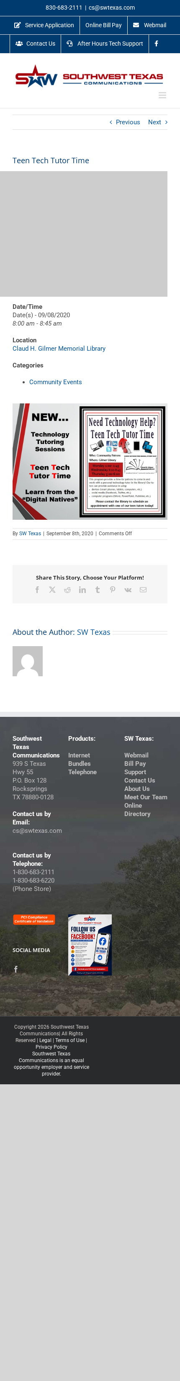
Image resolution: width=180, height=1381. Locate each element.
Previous (128, 122)
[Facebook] (16, 969)
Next (154, 122)
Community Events (55, 382)
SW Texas (30, 533)
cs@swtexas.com (112, 7)
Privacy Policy (51, 1047)
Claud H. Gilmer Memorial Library (59, 348)
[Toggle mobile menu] (163, 95)
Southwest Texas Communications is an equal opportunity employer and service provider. (51, 1064)
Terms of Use (70, 1040)
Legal (45, 1040)
